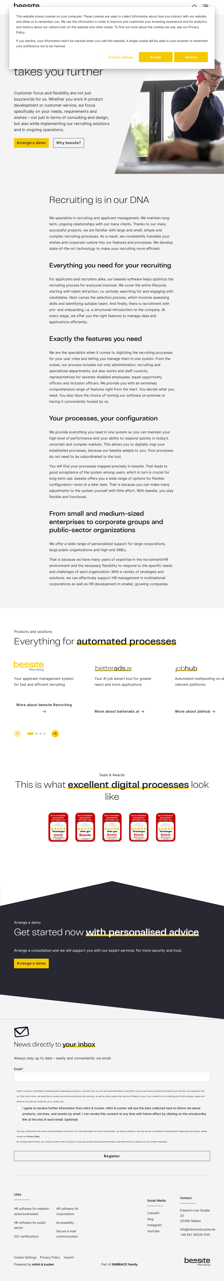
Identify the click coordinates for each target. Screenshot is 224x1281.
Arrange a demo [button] (31, 963)
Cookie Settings (25, 1257)
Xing (150, 1219)
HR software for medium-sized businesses (32, 1211)
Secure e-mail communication (67, 1233)
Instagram (154, 1225)
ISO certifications (26, 1236)
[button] (55, 733)
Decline (191, 57)
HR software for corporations (67, 1211)
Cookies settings (120, 57)
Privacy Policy (33, 1136)
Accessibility (65, 1222)
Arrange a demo (31, 143)
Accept (155, 57)
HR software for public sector (30, 1225)
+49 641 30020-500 (195, 1234)
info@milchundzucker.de (197, 1229)
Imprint (69, 1257)
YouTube (153, 1231)
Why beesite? (68, 143)
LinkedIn (153, 1213)
